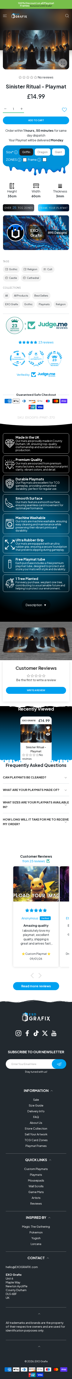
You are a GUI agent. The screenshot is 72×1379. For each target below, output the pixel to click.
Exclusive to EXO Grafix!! (41, 6)
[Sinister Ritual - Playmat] (36, 733)
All (6, 295)
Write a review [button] (36, 690)
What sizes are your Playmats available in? (36, 804)
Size (12, 152)
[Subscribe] (59, 1064)
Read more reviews (36, 986)
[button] (28, 77)
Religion (32, 269)
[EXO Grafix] (19, 15)
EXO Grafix (11, 304)
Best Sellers (41, 295)
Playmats (44, 304)
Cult (49, 269)
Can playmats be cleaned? (24, 777)
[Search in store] (67, 15)
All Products (21, 295)
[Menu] (5, 15)
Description (34, 605)
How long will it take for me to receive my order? (36, 821)
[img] (36, 910)
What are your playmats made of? (31, 790)
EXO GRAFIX (29, 720)
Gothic (13, 269)
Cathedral (33, 277)
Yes (45, 159)
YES (26, 159)
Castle (13, 277)
